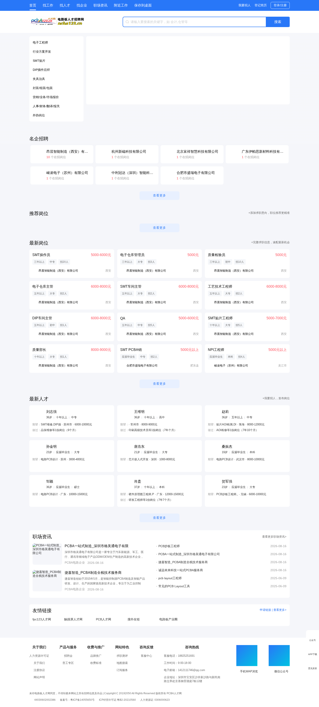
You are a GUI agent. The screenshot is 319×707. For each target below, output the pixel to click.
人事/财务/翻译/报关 (46, 106)
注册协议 (39, 670)
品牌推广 (96, 655)
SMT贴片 (39, 60)
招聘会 (68, 655)
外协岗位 (39, 115)
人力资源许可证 (39, 655)
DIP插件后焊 (41, 69)
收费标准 (96, 663)
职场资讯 (100, 5)
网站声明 (39, 677)
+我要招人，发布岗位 (276, 398)
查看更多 (159, 195)
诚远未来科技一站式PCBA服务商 (180, 570)
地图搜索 (122, 663)
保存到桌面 (143, 5)
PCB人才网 (103, 619)
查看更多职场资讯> (274, 536)
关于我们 (39, 663)
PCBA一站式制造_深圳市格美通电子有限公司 (189, 554)
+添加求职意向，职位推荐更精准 (269, 212)
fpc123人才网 (42, 619)
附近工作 (121, 5)
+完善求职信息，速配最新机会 (270, 242)
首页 (32, 5)
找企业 (82, 5)
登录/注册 (280, 5)
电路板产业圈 (168, 619)
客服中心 (146, 655)
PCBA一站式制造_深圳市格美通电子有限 (96, 546)
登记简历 (261, 5)
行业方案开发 (42, 51)
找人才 (65, 5)
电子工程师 (40, 42)
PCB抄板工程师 (169, 546)
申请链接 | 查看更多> (273, 609)
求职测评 (122, 655)
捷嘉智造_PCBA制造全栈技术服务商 (93, 572)
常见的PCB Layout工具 (174, 586)
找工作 (48, 5)
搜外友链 (134, 619)
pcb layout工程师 (170, 578)
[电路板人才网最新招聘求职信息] (57, 22)
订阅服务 (122, 670)
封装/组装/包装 (43, 88)
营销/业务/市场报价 (46, 97)
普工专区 (68, 663)
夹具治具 (39, 79)
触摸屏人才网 (73, 619)
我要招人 (244, 5)
